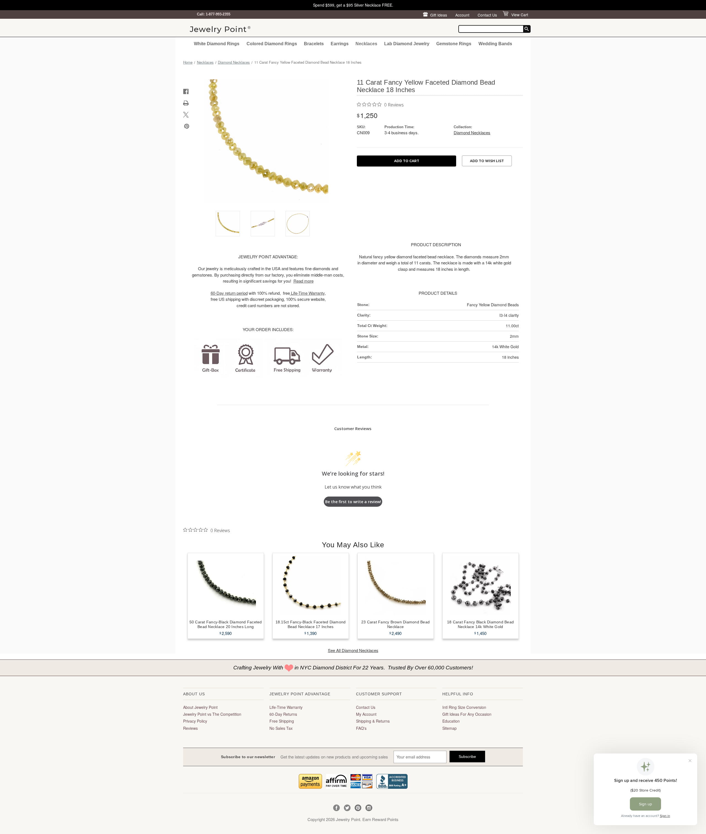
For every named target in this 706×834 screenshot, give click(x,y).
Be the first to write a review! (353, 501)
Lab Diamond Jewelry (406, 43)
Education (451, 721)
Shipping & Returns (373, 721)
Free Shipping (281, 721)
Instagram (368, 807)
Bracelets (314, 43)
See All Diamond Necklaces (353, 650)
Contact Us (487, 14)
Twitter (347, 807)
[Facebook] (186, 91)
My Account (366, 714)
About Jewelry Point (200, 707)
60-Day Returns (283, 714)
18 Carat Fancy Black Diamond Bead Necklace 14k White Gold (480, 624)
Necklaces (366, 43)
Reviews (190, 728)
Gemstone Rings (453, 43)
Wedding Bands (495, 43)
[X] (186, 115)
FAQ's (361, 728)
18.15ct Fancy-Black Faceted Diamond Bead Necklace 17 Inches (311, 624)
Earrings (340, 43)
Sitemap (449, 728)
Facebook (336, 807)
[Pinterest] (186, 126)
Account (462, 14)
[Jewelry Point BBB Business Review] (392, 781)
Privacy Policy (195, 721)
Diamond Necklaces (472, 132)
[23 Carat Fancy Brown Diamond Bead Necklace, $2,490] (395, 585)
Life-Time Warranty (286, 707)
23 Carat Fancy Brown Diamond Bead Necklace (395, 624)
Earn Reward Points (380, 819)
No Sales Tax (281, 728)
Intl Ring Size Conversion (464, 707)
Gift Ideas (438, 14)
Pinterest (358, 807)
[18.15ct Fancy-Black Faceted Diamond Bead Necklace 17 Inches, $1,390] (310, 585)
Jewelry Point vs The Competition (212, 714)
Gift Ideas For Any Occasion (466, 714)
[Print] (186, 103)
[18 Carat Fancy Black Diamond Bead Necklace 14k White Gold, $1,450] (480, 585)
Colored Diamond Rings (272, 43)
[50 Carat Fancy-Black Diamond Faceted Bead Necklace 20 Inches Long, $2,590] (225, 585)
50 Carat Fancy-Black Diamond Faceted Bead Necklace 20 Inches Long (225, 624)
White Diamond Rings (216, 43)
